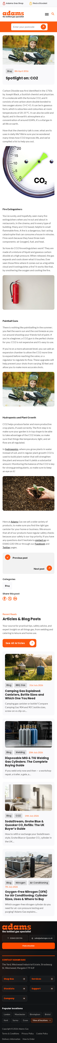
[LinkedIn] (15, 599)
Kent (6, 1020)
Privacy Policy (28, 1033)
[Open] (47, 14)
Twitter (6, 547)
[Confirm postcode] (43, 27)
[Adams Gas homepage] (28, 928)
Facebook (40, 543)
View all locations (42, 1020)
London (7, 1014)
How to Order (29, 1039)
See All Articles (15, 643)
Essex (25, 1020)
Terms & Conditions (10, 1033)
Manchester (20, 1014)
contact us (40, 540)
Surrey (15, 1020)
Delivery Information (11, 1039)
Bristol (47, 1014)
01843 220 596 (15, 938)
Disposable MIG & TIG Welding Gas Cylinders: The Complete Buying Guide (27, 761)
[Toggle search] (52, 14)
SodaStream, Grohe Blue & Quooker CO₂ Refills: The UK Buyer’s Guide (24, 825)
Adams (15, 521)
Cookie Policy (42, 1033)
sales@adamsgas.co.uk (42, 938)
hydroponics (11, 449)
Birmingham (35, 1014)
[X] (10, 599)
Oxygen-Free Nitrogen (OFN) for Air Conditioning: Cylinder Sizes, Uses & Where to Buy (26, 895)
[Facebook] (4, 599)
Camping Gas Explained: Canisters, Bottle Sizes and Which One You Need (24, 694)
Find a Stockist (28, 946)
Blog (7, 585)
